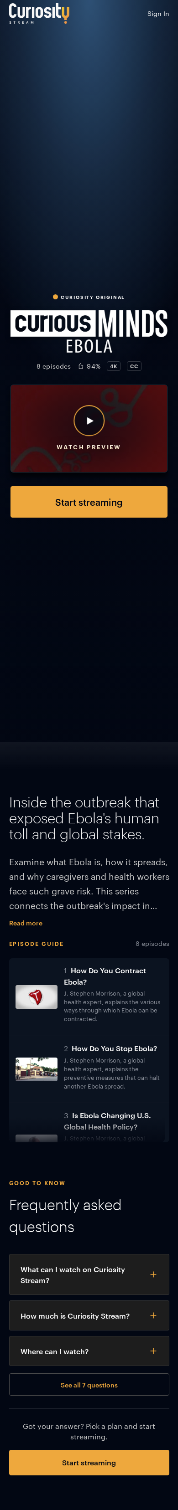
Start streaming (89, 501)
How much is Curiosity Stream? (75, 1315)
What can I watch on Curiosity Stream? (73, 1274)
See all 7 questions (89, 1384)
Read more (25, 922)
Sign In (158, 13)
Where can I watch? (55, 1351)
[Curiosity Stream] (39, 13)
